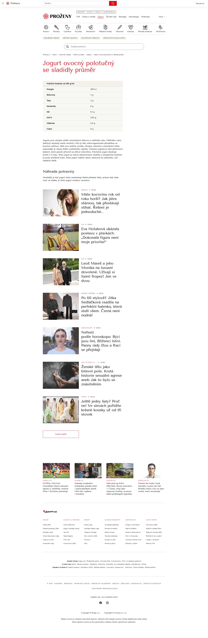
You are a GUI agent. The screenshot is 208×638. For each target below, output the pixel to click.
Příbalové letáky (105, 32)
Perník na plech (110, 543)
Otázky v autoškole (152, 540)
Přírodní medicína (145, 32)
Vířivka (143, 564)
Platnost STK (150, 543)
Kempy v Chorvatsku (132, 525)
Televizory (128, 567)
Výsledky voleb (48, 532)
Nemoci (46, 32)
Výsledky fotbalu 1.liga (91, 528)
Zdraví (101, 17)
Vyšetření (67, 32)
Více (161, 17)
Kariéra (58, 583)
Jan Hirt (66, 532)
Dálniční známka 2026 (153, 528)
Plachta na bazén (82, 564)
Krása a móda (88, 17)
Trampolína (93, 564)
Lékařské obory (51, 38)
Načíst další (60, 434)
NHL (85, 543)
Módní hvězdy (88, 293)
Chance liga (88, 525)
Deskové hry (119, 567)
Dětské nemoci (70, 38)
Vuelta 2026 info (69, 525)
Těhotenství (90, 32)
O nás (50, 583)
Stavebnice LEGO (87, 567)
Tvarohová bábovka (111, 536)
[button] (61, 202)
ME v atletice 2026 (90, 536)
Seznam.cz (200, 3)
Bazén (74, 564)
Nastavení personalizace (105, 588)
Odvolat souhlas (152, 583)
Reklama (125, 583)
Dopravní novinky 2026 (154, 532)
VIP (78, 17)
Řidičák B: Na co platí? (154, 536)
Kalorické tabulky (90, 38)
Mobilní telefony (73, 567)
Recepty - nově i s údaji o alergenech (96, 12)
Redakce (68, 583)
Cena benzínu (116, 561)
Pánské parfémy (150, 567)
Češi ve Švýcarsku (131, 536)
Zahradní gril (135, 564)
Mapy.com (81, 561)
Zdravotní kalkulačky (114, 38)
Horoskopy (134, 17)
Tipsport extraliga (90, 532)
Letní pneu (110, 567)
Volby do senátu (48, 540)
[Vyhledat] (113, 3)
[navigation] (3, 3)
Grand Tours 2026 (69, 543)
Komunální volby (48, 543)
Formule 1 (87, 540)
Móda (84, 397)
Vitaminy (130, 32)
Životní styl (111, 17)
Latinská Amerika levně (133, 540)
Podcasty (145, 17)
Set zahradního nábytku (122, 564)
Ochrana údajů (82, 583)
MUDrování (160, 32)
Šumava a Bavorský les (133, 532)
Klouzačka (109, 564)
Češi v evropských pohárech (131, 561)
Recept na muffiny (111, 528)
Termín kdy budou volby (51, 536)
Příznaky (56, 32)
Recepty (122, 17)
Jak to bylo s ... (89, 362)
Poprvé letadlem (130, 528)
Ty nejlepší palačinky (112, 525)
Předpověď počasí (93, 561)
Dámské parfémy (99, 567)
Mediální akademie (101, 583)
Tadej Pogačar (68, 536)
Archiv (115, 583)
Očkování (120, 32)
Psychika (78, 32)
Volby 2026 (46, 525)
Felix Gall (66, 540)
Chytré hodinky (138, 567)
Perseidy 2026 (105, 561)
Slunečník (101, 564)
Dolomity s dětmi (131, 543)
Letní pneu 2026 (151, 525)
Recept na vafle (110, 540)
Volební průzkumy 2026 (51, 528)
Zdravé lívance (110, 532)
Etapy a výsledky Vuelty (71, 528)
